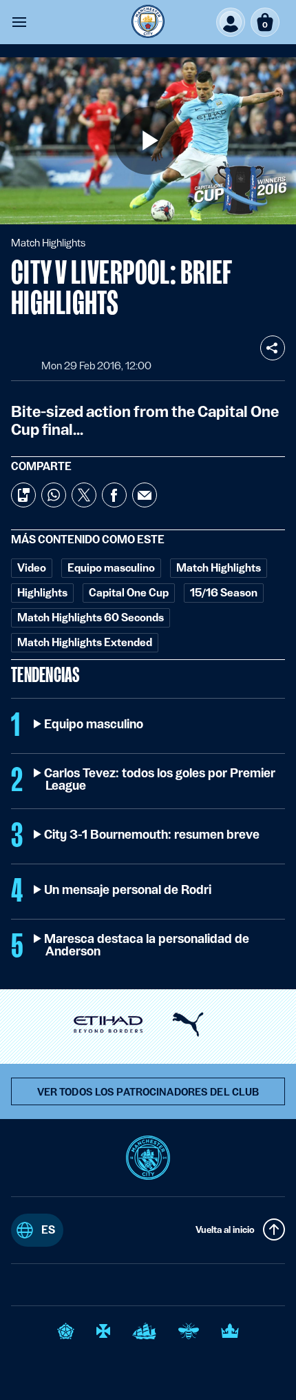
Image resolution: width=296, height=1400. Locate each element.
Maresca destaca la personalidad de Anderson (147, 945)
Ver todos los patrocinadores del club (148, 1092)
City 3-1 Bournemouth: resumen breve (152, 834)
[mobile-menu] (19, 22)
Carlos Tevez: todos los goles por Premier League (160, 779)
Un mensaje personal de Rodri (128, 890)
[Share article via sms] (23, 495)
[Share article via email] (144, 495)
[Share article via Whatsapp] (53, 495)
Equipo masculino (94, 724)
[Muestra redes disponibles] (272, 348)
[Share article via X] (84, 495)
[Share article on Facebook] (114, 495)
